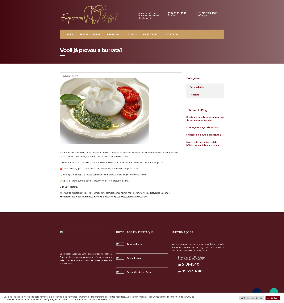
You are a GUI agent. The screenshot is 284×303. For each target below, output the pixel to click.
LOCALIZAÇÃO (150, 34)
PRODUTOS (114, 34)
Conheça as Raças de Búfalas (202, 127)
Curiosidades (197, 87)
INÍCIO (69, 34)
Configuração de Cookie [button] (251, 297)
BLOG (131, 34)
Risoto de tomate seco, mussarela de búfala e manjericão (205, 118)
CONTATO (172, 34)
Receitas (194, 94)
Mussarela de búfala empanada (203, 134)
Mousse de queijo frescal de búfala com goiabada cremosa (203, 143)
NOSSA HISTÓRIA (90, 34)
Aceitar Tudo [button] (273, 297)
